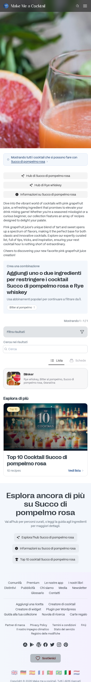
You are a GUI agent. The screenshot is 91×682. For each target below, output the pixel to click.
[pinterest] (65, 644)
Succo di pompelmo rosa (28, 162)
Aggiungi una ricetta (29, 604)
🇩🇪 (23, 672)
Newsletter (79, 588)
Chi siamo (47, 588)
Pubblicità (28, 588)
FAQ (83, 625)
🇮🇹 (67, 672)
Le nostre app (53, 583)
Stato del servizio (64, 629)
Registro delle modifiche (45, 633)
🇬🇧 (14, 672)
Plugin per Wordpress (61, 609)
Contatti (54, 593)
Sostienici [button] (49, 658)
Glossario (37, 593)
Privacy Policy (38, 625)
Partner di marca (15, 625)
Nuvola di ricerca (53, 614)
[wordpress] (38, 644)
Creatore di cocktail (61, 604)
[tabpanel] (45, 377)
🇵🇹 (50, 672)
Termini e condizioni (64, 625)
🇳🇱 (76, 672)
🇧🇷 (59, 672)
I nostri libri (75, 583)
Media (63, 588)
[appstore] (25, 644)
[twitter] (52, 644)
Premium (33, 583)
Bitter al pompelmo (22, 307)
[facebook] (45, 644)
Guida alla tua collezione (20, 614)
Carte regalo (78, 614)
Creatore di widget (28, 609)
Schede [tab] (80, 360)
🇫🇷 (41, 672)
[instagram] (59, 644)
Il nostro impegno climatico (33, 629)
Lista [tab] (59, 360)
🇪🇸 (32, 672)
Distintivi (10, 588)
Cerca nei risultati (15, 342)
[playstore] (31, 644)
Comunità (15, 583)
